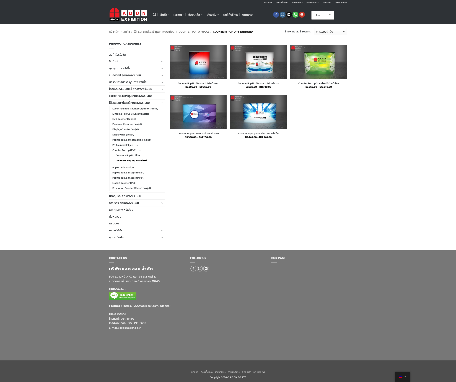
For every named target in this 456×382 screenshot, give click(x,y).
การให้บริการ (313, 2)
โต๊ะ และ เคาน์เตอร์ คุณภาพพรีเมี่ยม (154, 31)
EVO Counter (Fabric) (124, 119)
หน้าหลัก (268, 2)
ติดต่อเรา (327, 2)
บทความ (247, 14)
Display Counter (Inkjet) (125, 129)
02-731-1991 (128, 318)
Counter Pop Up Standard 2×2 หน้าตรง (258, 83)
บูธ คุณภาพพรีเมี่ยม (120, 68)
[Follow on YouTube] (302, 15)
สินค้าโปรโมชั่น (117, 54)
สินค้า (163, 14)
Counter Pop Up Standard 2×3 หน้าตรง (198, 133)
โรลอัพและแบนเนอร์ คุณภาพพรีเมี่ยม (130, 89)
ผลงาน (177, 14)
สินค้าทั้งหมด (282, 2)
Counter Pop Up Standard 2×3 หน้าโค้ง (258, 133)
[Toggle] (162, 61)
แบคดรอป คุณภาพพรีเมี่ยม (125, 75)
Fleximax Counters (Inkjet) (127, 124)
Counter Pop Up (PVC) (194, 31)
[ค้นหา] (154, 14)
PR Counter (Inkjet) (122, 145)
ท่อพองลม (115, 216)
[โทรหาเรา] (295, 15)
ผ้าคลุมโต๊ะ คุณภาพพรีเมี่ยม (125, 196)
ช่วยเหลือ (194, 14)
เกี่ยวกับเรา (297, 2)
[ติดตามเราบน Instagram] (283, 15)
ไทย (318, 15)
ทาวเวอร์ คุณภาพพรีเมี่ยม (124, 203)
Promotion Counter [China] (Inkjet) (131, 188)
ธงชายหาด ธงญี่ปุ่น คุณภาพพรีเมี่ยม (130, 96)
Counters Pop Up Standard (131, 160)
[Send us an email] (289, 15)
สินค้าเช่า (114, 61)
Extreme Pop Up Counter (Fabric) (130, 114)
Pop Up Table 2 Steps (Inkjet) (128, 173)
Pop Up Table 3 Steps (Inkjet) (128, 178)
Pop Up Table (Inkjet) (124, 167)
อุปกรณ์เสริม (116, 237)
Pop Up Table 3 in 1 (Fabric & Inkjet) (131, 140)
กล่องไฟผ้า (115, 230)
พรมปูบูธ (114, 223)
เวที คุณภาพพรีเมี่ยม (121, 209)
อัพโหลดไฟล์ (341, 2)
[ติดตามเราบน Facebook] (276, 15)
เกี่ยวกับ (212, 14)
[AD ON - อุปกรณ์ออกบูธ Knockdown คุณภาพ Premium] (128, 14)
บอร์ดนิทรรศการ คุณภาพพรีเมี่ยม (128, 82)
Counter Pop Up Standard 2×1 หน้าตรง (198, 83)
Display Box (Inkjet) (123, 135)
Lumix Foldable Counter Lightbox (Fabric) (135, 109)
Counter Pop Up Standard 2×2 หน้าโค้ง (318, 83)
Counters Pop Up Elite (128, 155)
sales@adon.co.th (130, 327)
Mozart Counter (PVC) (124, 183)
